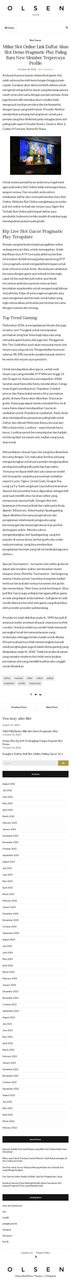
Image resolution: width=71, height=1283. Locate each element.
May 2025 (7, 881)
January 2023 (9, 1062)
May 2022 (7, 1108)
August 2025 (8, 861)
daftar (7, 678)
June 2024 (7, 952)
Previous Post (19, 707)
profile (21, 683)
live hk (5, 1241)
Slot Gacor (35, 40)
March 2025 (8, 894)
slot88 (5, 1217)
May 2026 (7, 803)
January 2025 (9, 907)
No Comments (45, 69)
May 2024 (7, 959)
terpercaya (34, 683)
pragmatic (9, 683)
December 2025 (10, 835)
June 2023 (7, 1030)
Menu (10, 27)
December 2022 (10, 1069)
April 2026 (7, 809)
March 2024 (8, 972)
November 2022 (10, 1075)
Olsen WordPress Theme (28, 1276)
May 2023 (7, 1037)
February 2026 (9, 822)
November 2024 (10, 920)
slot (4, 1211)
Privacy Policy (43, 1252)
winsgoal (6, 1229)
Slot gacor (7, 1235)
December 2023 (10, 991)
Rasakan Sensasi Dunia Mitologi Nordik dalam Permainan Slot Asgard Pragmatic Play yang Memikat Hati (31, 1184)
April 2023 (7, 1043)
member (19, 678)
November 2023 (10, 998)
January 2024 (9, 985)
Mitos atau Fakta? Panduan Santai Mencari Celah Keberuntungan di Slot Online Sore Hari (34, 1159)
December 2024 (10, 913)
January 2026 (9, 829)
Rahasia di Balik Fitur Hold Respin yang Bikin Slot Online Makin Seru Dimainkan (34, 1150)
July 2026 (7, 790)
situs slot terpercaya (12, 1205)
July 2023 (7, 1024)
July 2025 (7, 868)
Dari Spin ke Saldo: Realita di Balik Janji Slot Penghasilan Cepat (32, 1176)
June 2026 (7, 797)
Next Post (52, 707)
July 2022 (7, 1101)
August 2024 (8, 939)
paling (50, 678)
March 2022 (8, 1121)
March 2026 (8, 816)
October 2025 (9, 848)
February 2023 (9, 1056)
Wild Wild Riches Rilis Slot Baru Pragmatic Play (30, 731)
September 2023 (10, 1011)
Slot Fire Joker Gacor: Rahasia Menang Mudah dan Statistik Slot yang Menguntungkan (33, 1168)
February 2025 (9, 900)
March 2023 (8, 1049)
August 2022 (8, 1095)
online (39, 678)
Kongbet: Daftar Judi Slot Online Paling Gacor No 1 (32, 753)
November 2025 (10, 842)
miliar (29, 678)
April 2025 (7, 887)
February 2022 (9, 1127)
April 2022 (7, 1114)
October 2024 (9, 926)
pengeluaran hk (9, 1223)
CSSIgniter (50, 1276)
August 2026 (8, 784)
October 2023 (9, 1004)
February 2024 (9, 978)
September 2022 (10, 1088)
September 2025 (10, 855)
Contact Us (27, 1252)
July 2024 (7, 946)
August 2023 (8, 1017)
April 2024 (7, 965)
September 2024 (10, 933)
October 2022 (9, 1082)
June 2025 (7, 874)
